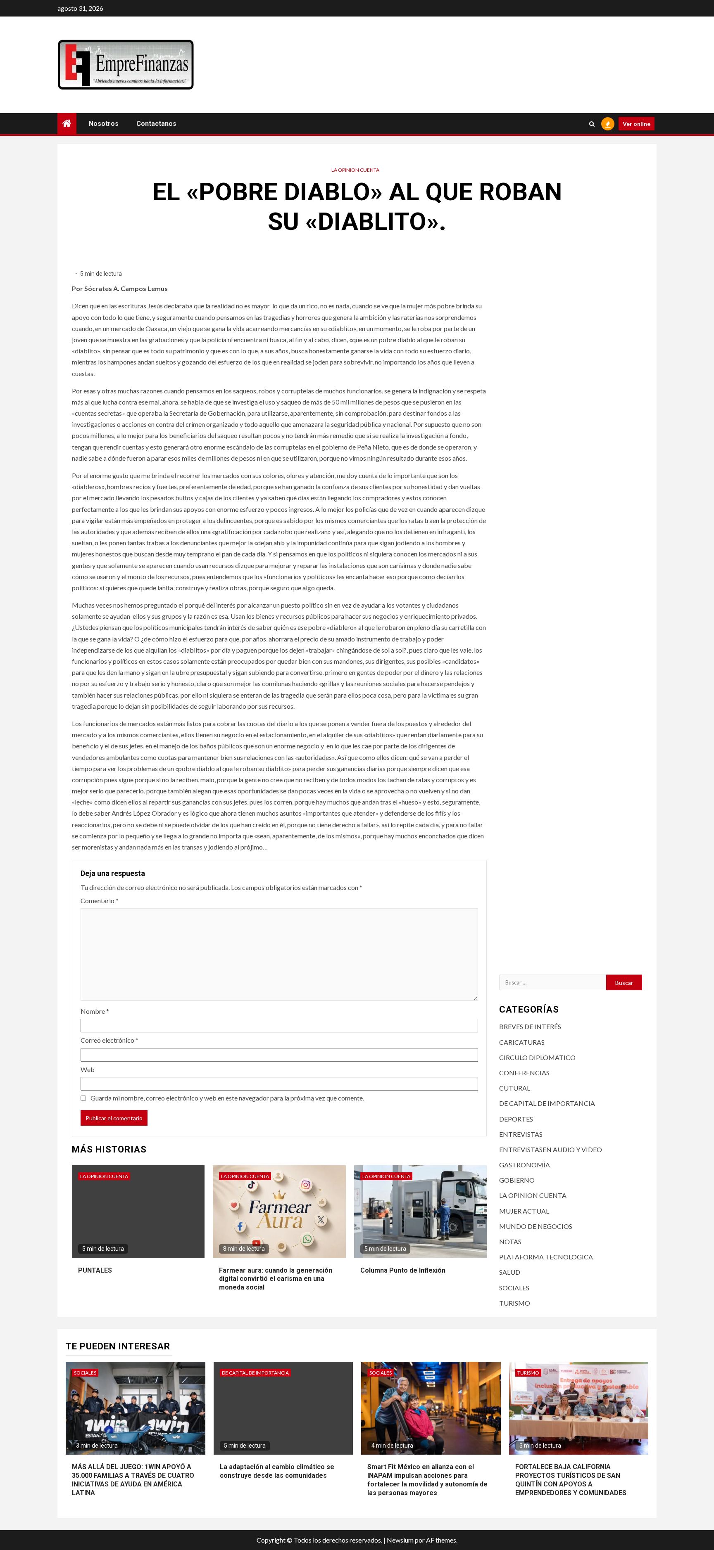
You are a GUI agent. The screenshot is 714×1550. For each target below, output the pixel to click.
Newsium (400, 1540)
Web (88, 1069)
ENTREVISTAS (521, 1134)
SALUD (509, 1272)
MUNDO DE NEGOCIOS (535, 1226)
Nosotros (104, 124)
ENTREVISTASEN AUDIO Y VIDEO (550, 1149)
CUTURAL (514, 1088)
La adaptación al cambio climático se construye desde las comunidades (277, 1471)
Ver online (636, 123)
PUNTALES (95, 1270)
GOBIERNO (517, 1180)
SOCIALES (514, 1288)
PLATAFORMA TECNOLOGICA (546, 1257)
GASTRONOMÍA (524, 1165)
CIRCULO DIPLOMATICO (537, 1057)
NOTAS (510, 1241)
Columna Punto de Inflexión (402, 1270)
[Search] (592, 124)
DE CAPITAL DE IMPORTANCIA (547, 1103)
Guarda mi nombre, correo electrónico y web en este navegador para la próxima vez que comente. (227, 1098)
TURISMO (514, 1303)
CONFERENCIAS (524, 1073)
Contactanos (156, 124)
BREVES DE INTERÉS (530, 1026)
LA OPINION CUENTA (355, 170)
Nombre (95, 1011)
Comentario (100, 900)
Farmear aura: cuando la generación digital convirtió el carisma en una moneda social (275, 1279)
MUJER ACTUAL (524, 1211)
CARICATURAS (522, 1042)
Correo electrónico (109, 1040)
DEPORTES (516, 1119)
